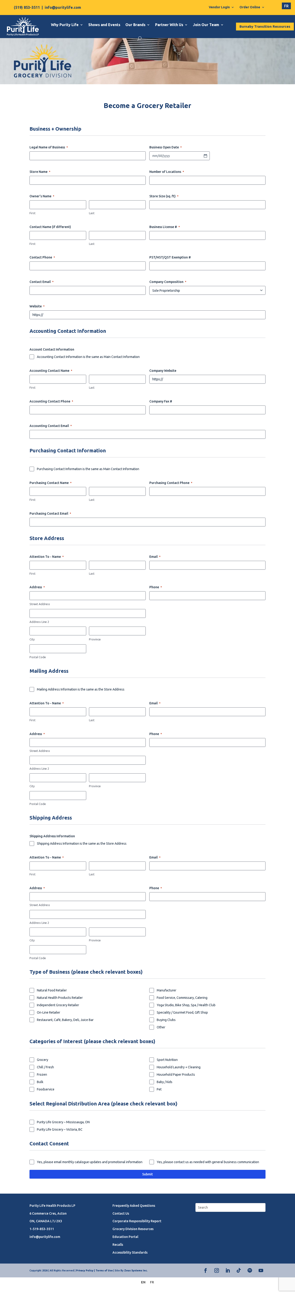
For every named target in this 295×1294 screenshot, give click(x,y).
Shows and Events (104, 25)
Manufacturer (166, 990)
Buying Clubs (166, 1020)
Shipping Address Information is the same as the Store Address (82, 843)
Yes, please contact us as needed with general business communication (208, 1162)
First (32, 213)
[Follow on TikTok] (238, 1270)
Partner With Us (169, 25)
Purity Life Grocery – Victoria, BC (60, 1129)
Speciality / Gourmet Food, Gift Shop (182, 1012)
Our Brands (135, 25)
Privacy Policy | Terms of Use (94, 1270)
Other (161, 1027)
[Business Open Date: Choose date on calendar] (205, 155)
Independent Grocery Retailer (58, 1005)
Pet (159, 1089)
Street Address (40, 604)
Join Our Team (206, 25)
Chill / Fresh (45, 1067)
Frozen (42, 1074)
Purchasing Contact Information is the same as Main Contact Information (88, 469)
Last (91, 213)
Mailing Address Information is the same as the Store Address (80, 689)
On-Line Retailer (48, 1012)
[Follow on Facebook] (205, 1270)
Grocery (42, 1060)
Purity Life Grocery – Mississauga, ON (63, 1122)
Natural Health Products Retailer (60, 998)
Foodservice (45, 1089)
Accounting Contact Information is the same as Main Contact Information (88, 357)
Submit (147, 1174)
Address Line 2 (39, 621)
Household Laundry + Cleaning (179, 1067)
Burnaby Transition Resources (264, 26)
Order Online (249, 7)
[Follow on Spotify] (249, 1270)
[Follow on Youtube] (261, 1270)
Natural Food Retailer (52, 990)
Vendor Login (219, 7)
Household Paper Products (176, 1074)
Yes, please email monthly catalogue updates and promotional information (89, 1162)
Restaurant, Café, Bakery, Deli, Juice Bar (65, 1020)
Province (95, 639)
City (32, 639)
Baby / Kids (164, 1082)
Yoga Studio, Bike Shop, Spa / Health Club (186, 1005)
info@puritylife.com (63, 7)
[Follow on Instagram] (216, 1270)
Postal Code (38, 657)
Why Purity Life (65, 25)
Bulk (40, 1082)
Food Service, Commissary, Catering (182, 998)
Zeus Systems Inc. (136, 1270)
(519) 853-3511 (27, 7)
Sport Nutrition (167, 1060)
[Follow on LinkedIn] (227, 1270)
